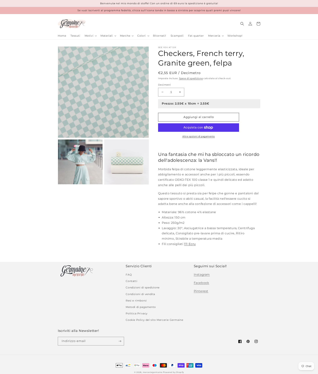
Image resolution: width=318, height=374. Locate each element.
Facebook (201, 283)
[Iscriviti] (120, 341)
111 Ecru (190, 244)
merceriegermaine (152, 372)
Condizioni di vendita (140, 294)
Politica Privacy (137, 313)
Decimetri (164, 84)
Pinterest (201, 291)
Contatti (131, 281)
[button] (90, 36)
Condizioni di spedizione (142, 287)
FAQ (129, 274)
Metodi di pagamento (141, 307)
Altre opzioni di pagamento (198, 136)
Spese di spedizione (191, 78)
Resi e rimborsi (136, 300)
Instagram (202, 274)
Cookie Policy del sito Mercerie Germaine (154, 320)
